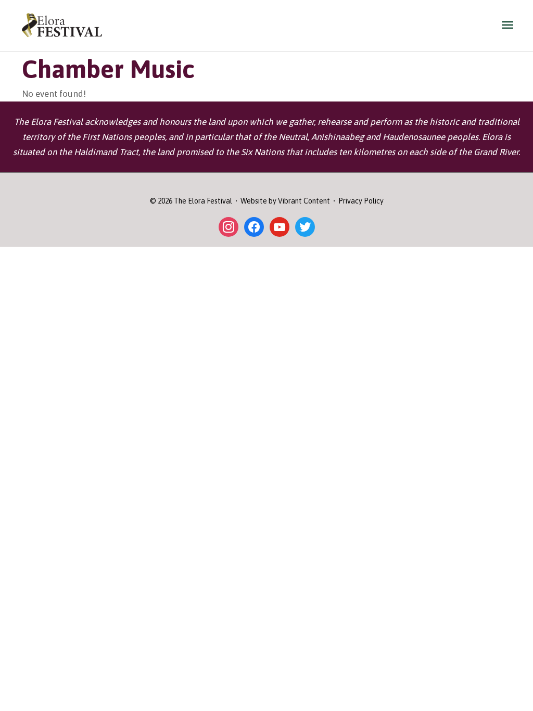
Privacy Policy (361, 201)
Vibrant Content (304, 201)
